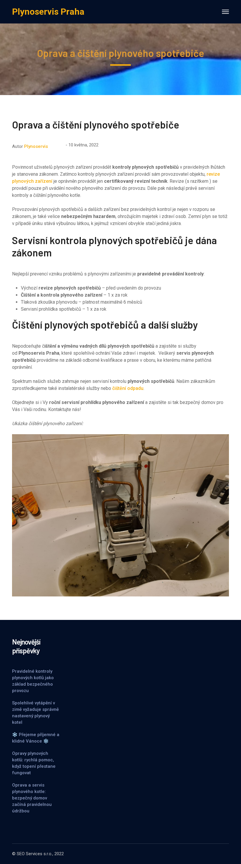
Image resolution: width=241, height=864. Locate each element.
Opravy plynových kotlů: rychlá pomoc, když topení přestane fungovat (34, 763)
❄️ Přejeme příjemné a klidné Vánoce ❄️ (35, 738)
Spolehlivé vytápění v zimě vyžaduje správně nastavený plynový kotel (35, 712)
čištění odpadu (127, 388)
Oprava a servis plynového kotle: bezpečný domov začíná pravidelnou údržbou (32, 798)
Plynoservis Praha (48, 11)
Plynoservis (36, 146)
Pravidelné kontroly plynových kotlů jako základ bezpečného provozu (33, 681)
